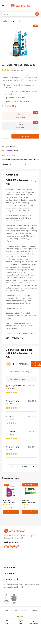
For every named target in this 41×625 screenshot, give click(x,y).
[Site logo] (20, 5)
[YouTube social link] (14, 546)
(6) (12, 505)
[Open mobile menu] (3, 5)
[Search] (37, 14)
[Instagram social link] (10, 546)
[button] (11, 512)
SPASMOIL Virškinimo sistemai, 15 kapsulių (29, 502)
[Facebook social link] (6, 546)
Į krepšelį (25, 136)
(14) (31, 505)
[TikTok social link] (17, 546)
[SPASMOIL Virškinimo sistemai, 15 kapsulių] (30, 491)
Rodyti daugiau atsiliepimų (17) (22, 466)
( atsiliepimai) (17, 70)
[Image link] (15, 531)
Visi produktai (15, 21)
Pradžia (4, 21)
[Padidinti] (5, 57)
